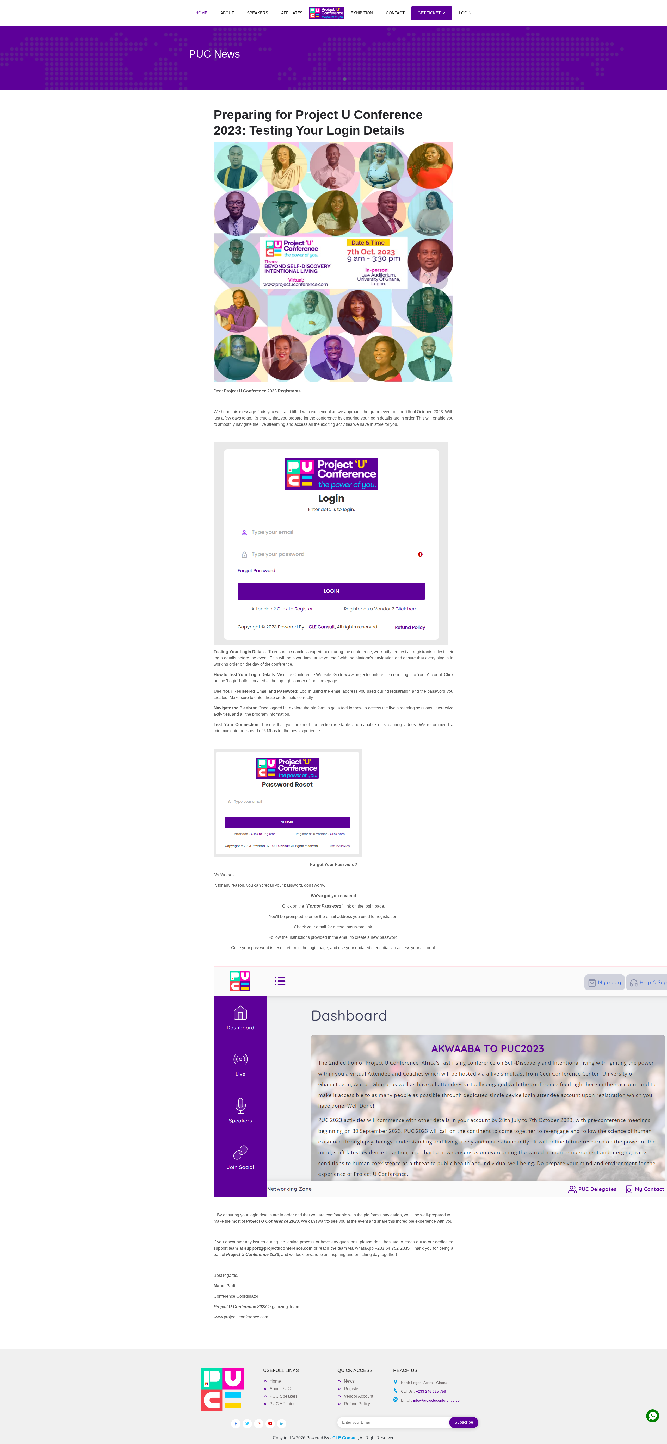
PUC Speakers (284, 1396)
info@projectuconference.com (438, 1400)
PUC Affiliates (282, 1404)
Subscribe (463, 1422)
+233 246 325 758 (431, 1391)
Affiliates (291, 13)
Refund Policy (357, 1404)
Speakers (257, 13)
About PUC (280, 1388)
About (227, 13)
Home (201, 13)
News (349, 1381)
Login (465, 13)
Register (352, 1388)
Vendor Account (358, 1396)
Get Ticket (429, 13)
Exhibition (362, 13)
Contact (395, 13)
